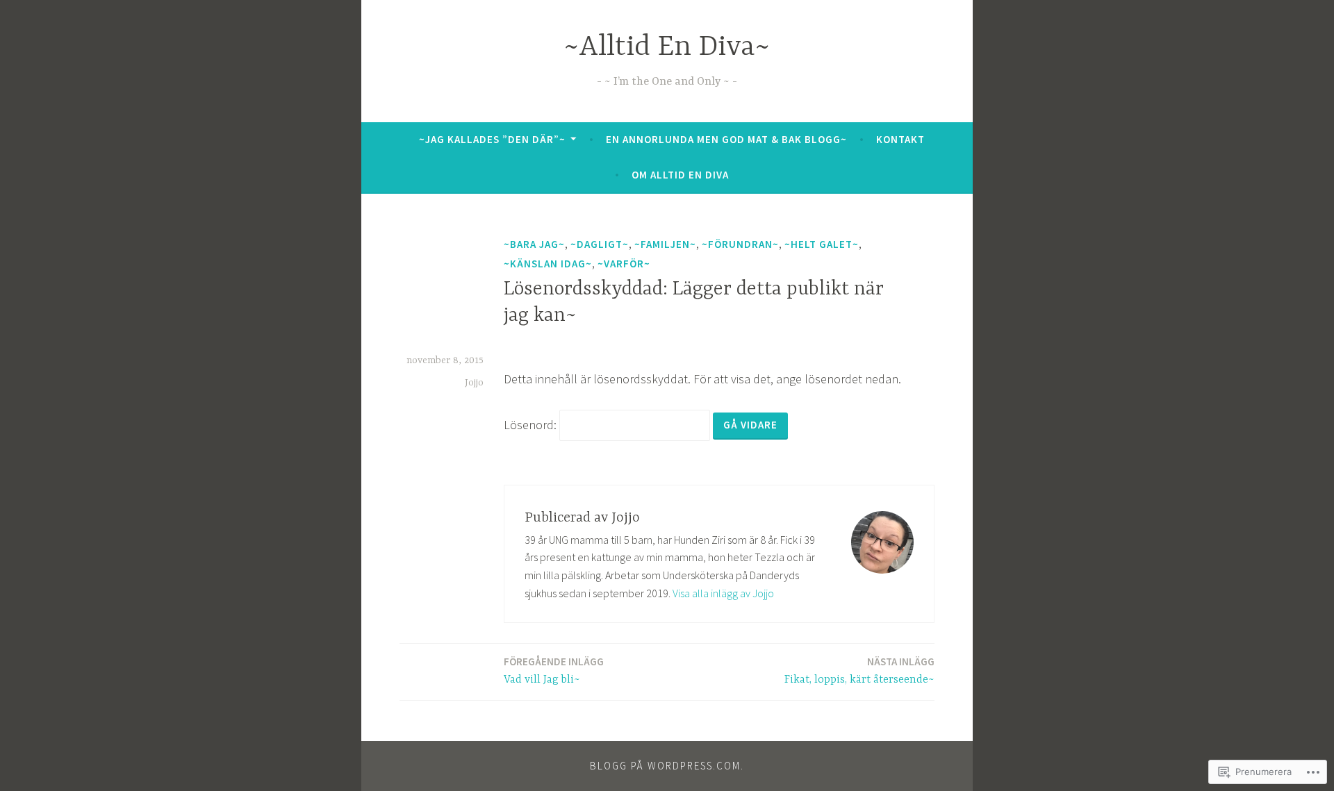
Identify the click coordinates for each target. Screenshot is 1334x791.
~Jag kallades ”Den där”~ (492, 139)
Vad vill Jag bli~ (554, 670)
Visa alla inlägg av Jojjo (723, 593)
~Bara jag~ (534, 244)
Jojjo (474, 382)
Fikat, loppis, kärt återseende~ (859, 670)
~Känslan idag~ (548, 263)
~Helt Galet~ (821, 244)
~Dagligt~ (599, 244)
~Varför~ (624, 263)
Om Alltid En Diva (680, 174)
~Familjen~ (665, 244)
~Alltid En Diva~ (667, 47)
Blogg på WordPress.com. (667, 765)
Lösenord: (531, 425)
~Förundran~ (740, 244)
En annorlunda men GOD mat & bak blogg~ (726, 139)
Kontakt (900, 139)
